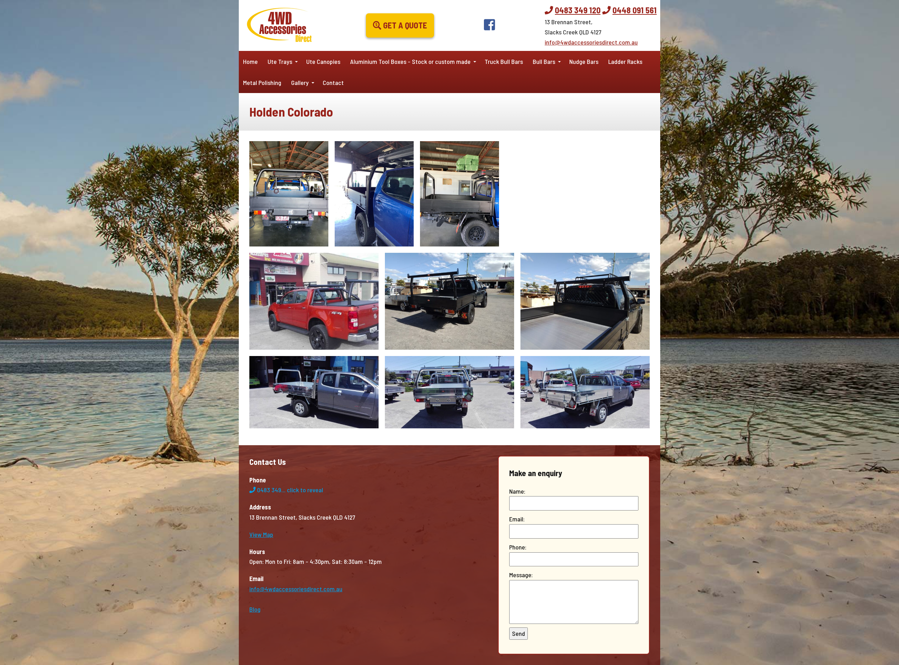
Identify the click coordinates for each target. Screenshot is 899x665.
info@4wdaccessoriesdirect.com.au (591, 42)
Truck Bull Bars (504, 61)
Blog (255, 609)
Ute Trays (280, 61)
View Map (261, 534)
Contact (333, 82)
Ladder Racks (625, 61)
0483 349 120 (578, 10)
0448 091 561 (634, 10)
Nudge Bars (583, 61)
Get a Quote (404, 25)
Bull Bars (544, 61)
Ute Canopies (323, 61)
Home (250, 61)
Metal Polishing (262, 82)
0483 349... (289, 490)
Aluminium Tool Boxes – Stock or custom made (410, 61)
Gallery (300, 82)
